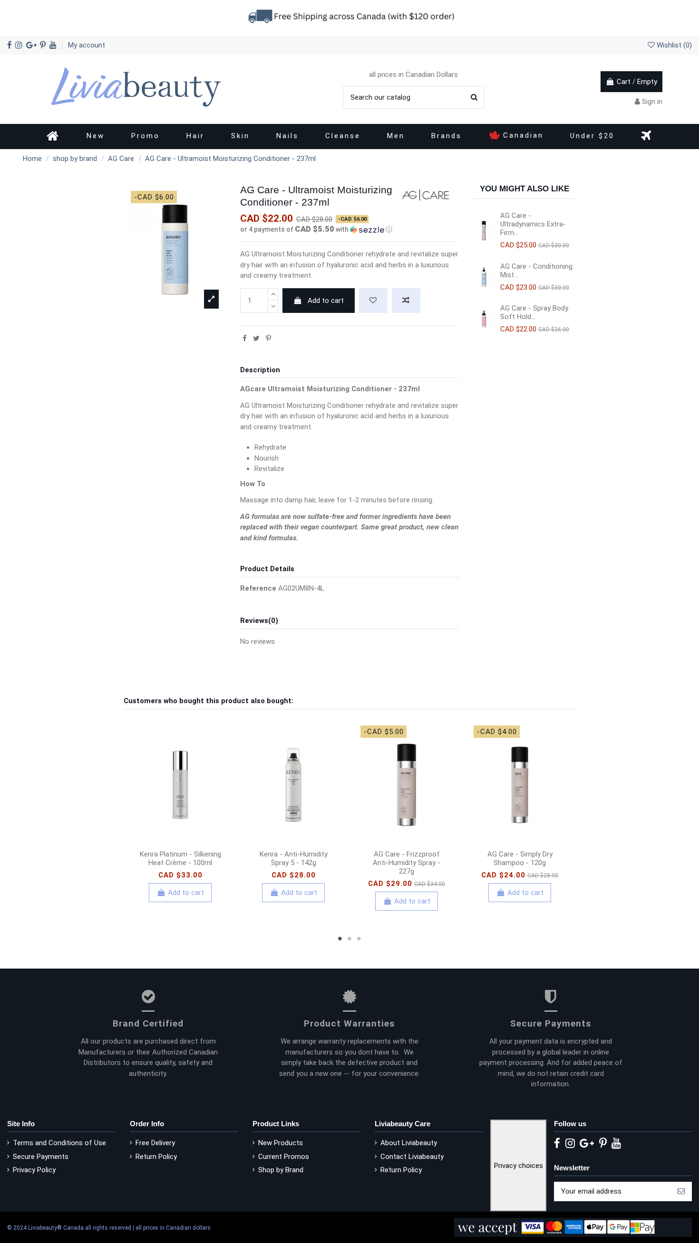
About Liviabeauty (408, 1143)
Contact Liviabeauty (412, 1156)
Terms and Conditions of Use (59, 1143)
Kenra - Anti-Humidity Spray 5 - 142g (294, 858)
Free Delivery (155, 1143)
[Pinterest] (268, 338)
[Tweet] (256, 338)
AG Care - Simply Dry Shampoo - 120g (520, 858)
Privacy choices (518, 1165)
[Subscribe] (681, 1191)
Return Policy (156, 1156)
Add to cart (326, 300)
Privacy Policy (34, 1170)
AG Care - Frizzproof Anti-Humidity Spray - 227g (406, 863)
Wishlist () (673, 45)
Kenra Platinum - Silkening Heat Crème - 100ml (180, 858)
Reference (258, 588)
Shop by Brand (280, 1170)
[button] (349, 229)
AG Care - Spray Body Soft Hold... (534, 312)
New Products (280, 1143)
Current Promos (283, 1156)
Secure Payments (40, 1156)
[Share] (245, 338)
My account (86, 45)
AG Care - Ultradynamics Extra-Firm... (533, 224)
